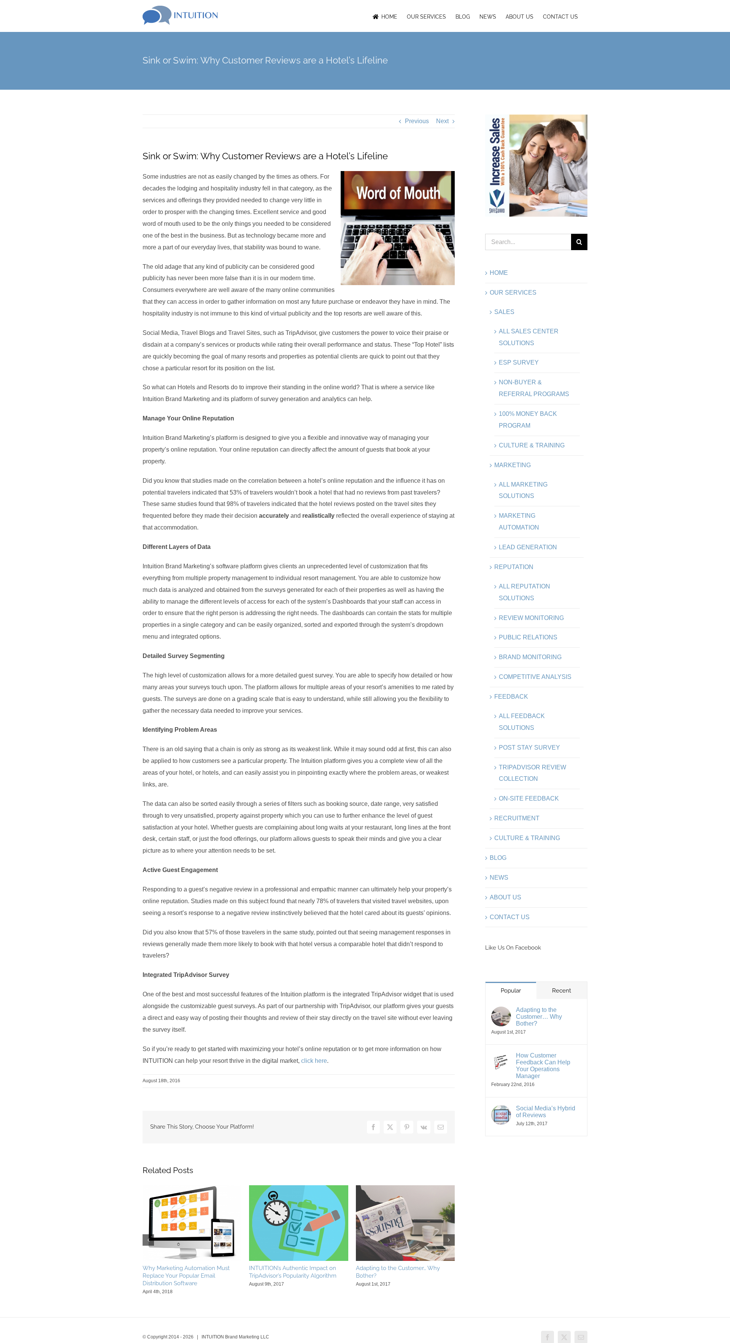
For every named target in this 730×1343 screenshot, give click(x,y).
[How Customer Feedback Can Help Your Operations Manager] (501, 1057)
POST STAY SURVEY (529, 747)
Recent (561, 990)
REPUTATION (513, 567)
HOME (499, 273)
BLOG (498, 858)
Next (442, 121)
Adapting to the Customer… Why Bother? (539, 1017)
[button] (148, 1240)
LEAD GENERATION (528, 547)
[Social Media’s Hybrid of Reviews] (501, 1110)
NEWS (499, 877)
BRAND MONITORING (530, 657)
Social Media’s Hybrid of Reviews (545, 1111)
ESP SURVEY (519, 362)
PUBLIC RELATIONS (528, 637)
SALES (504, 312)
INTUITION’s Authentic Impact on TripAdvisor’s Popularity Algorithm (292, 1272)
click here (314, 1061)
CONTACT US (510, 917)
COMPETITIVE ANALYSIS (535, 677)
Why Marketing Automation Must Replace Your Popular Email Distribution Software (186, 1276)
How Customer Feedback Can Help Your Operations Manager (543, 1065)
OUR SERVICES (513, 292)
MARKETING (512, 465)
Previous (417, 121)
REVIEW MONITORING (531, 618)
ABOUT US (505, 897)
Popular (511, 990)
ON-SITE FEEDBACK (529, 798)
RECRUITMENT (517, 818)
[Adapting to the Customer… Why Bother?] (501, 1012)
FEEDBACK (511, 696)
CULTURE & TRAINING (532, 445)
